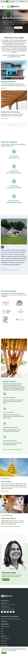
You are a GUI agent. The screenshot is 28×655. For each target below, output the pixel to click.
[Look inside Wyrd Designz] (7, 319)
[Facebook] (2, 612)
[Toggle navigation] (3, 6)
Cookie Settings (4, 645)
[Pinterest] (8, 612)
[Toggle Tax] (7, 1)
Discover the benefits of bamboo (11, 449)
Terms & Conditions (5, 638)
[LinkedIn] (13, 612)
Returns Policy (4, 640)
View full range (14, 124)
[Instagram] (11, 612)
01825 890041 (4, 603)
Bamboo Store (18, 27)
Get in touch (6, 579)
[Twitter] (5, 612)
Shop (2, 631)
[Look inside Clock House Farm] (21, 311)
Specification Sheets (5, 626)
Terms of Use (4, 643)
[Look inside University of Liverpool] (21, 319)
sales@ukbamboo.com (5, 606)
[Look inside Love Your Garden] (7, 303)
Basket (22, 1)
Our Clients (9, 27)
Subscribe (3, 621)
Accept (4, 652)
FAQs (2, 628)
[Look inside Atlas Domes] (21, 303)
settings (14, 650)
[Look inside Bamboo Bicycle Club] (7, 311)
